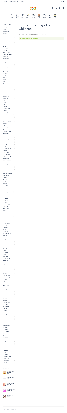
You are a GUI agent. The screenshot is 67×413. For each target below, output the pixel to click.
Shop (23, 34)
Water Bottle (5, 350)
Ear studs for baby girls (7, 160)
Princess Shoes (6, 289)
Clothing (4, 146)
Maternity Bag (5, 237)
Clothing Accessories (7, 148)
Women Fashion (6, 360)
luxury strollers (5, 235)
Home (20, 34)
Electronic (5, 167)
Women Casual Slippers (7, 356)
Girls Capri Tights (6, 189)
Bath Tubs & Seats (6, 96)
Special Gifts (5, 314)
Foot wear (5, 181)
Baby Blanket (5, 40)
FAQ (18, 1)
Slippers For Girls (6, 310)
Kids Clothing (5, 217)
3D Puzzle (5, 27)
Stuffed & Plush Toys (7, 323)
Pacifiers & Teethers (6, 271)
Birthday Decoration (6, 106)
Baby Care (4, 44)
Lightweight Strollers (7, 233)
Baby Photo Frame (6, 60)
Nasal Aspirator (5, 256)
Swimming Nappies (6, 325)
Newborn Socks (6, 260)
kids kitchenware (6, 219)
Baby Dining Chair (6, 50)
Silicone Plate (5, 304)
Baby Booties (5, 42)
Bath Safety (5, 90)
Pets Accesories (6, 273)
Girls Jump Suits (6, 196)
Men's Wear (5, 248)
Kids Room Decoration (7, 221)
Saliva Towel (5, 294)
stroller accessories (6, 319)
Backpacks (5, 79)
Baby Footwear (5, 56)
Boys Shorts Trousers (7, 121)
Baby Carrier (5, 46)
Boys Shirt (5, 119)
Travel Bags (5, 341)
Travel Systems (6, 344)
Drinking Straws (6, 158)
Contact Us (5, 1)
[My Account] (59, 8)
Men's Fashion (5, 244)
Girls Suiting (5, 202)
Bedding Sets (5, 100)
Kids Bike (4, 214)
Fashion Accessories (6, 171)
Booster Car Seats (6, 112)
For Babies (5, 183)
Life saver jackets (6, 231)
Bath (4, 85)
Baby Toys (5, 77)
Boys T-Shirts (5, 125)
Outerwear (5, 267)
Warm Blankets (6, 348)
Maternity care (5, 239)
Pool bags (4, 283)
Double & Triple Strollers (7, 156)
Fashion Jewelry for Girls (7, 173)
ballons (4, 83)
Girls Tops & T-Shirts (6, 204)
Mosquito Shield (6, 252)
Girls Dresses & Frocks (7, 194)
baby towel (5, 75)
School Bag (5, 296)
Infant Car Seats (6, 208)
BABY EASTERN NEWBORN (7, 54)
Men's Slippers (5, 246)
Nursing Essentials (6, 264)
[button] (56, 8)
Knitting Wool (5, 227)
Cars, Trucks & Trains (7, 139)
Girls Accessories (6, 187)
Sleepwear (5, 308)
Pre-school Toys (6, 287)
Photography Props (6, 277)
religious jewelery (6, 291)
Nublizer (4, 262)
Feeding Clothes (6, 175)
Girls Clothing (5, 192)
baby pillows (5, 62)
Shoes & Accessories (7, 302)
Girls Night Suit (5, 198)
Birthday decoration (6, 108)
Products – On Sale (12, 1)
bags (4, 81)
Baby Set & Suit (6, 69)
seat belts (5, 298)
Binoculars (5, 104)
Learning (4, 229)
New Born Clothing (6, 258)
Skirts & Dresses (6, 306)
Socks (4, 312)
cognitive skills (5, 150)
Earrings (4, 162)
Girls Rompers (5, 200)
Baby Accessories (6, 33)
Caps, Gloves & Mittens (7, 131)
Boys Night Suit (6, 117)
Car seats (4, 137)
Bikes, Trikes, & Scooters (7, 102)
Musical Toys (5, 254)
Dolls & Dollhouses (6, 154)
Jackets (4, 210)
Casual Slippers (6, 144)
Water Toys (5, 352)
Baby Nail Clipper (6, 58)
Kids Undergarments (6, 223)
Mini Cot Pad (5, 250)
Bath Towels (5, 92)
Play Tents (5, 279)
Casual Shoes (5, 142)
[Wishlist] (52, 8)
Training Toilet (5, 337)
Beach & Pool (5, 98)
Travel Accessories (6, 339)
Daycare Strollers (6, 152)
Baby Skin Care (5, 71)
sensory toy (5, 300)
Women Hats (5, 362)
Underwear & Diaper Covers (8, 346)
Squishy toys (5, 316)
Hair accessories (6, 206)
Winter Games (5, 354)
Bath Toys (5, 94)
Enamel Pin (5, 169)
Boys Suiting (5, 123)
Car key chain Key (6, 133)
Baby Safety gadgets (7, 67)
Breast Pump (5, 127)
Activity (4, 29)
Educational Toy (6, 164)
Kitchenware (5, 225)
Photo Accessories (6, 275)
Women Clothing (6, 358)
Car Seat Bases (6, 135)
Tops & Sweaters (6, 331)
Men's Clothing (5, 242)
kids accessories (6, 212)
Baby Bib (4, 35)
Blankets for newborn (7, 110)
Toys (4, 333)
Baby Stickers (5, 73)
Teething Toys (5, 329)
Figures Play (5, 179)
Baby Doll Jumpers (6, 52)
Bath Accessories (6, 87)
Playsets (4, 281)
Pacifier (4, 269)
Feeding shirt (5, 177)
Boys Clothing (5, 114)
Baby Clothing (5, 48)
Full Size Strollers (6, 185)
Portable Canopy (6, 285)
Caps (4, 129)
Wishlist (22, 1)
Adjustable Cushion (6, 31)
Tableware (5, 327)
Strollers (4, 321)
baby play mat (5, 65)
